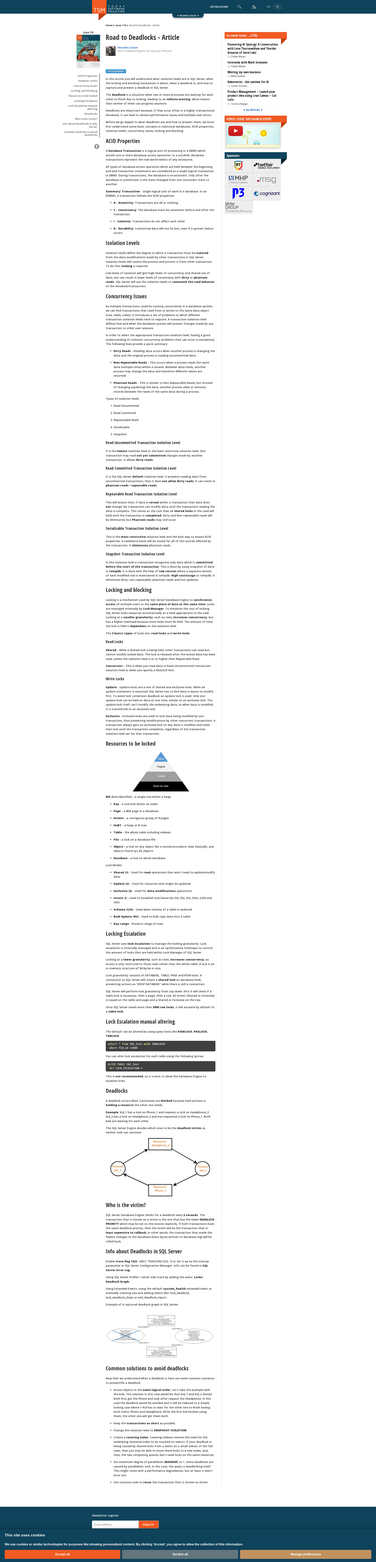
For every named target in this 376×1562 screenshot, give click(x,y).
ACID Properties (87, 76)
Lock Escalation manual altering (82, 107)
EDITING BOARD (219, 6)
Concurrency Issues (85, 86)
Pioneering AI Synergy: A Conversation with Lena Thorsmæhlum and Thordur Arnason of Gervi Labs (253, 48)
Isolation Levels (87, 80)
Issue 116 (121, 25)
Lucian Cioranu (239, 86)
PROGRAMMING (116, 71)
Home (109, 25)
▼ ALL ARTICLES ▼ (253, 110)
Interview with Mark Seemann (247, 62)
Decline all (180, 1554)
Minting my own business (244, 72)
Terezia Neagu (239, 103)
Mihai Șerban (238, 76)
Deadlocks (90, 113)
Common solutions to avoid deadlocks (80, 133)
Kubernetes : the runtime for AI (248, 82)
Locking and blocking (84, 90)
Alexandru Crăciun (128, 47)
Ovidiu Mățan (238, 56)
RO (268, 6)
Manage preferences (306, 1554)
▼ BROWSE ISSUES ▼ (188, 15)
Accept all (62, 1554)
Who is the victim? (86, 119)
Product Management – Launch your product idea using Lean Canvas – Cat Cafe (252, 95)
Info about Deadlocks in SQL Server (80, 125)
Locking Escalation (85, 101)
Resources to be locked (83, 95)
